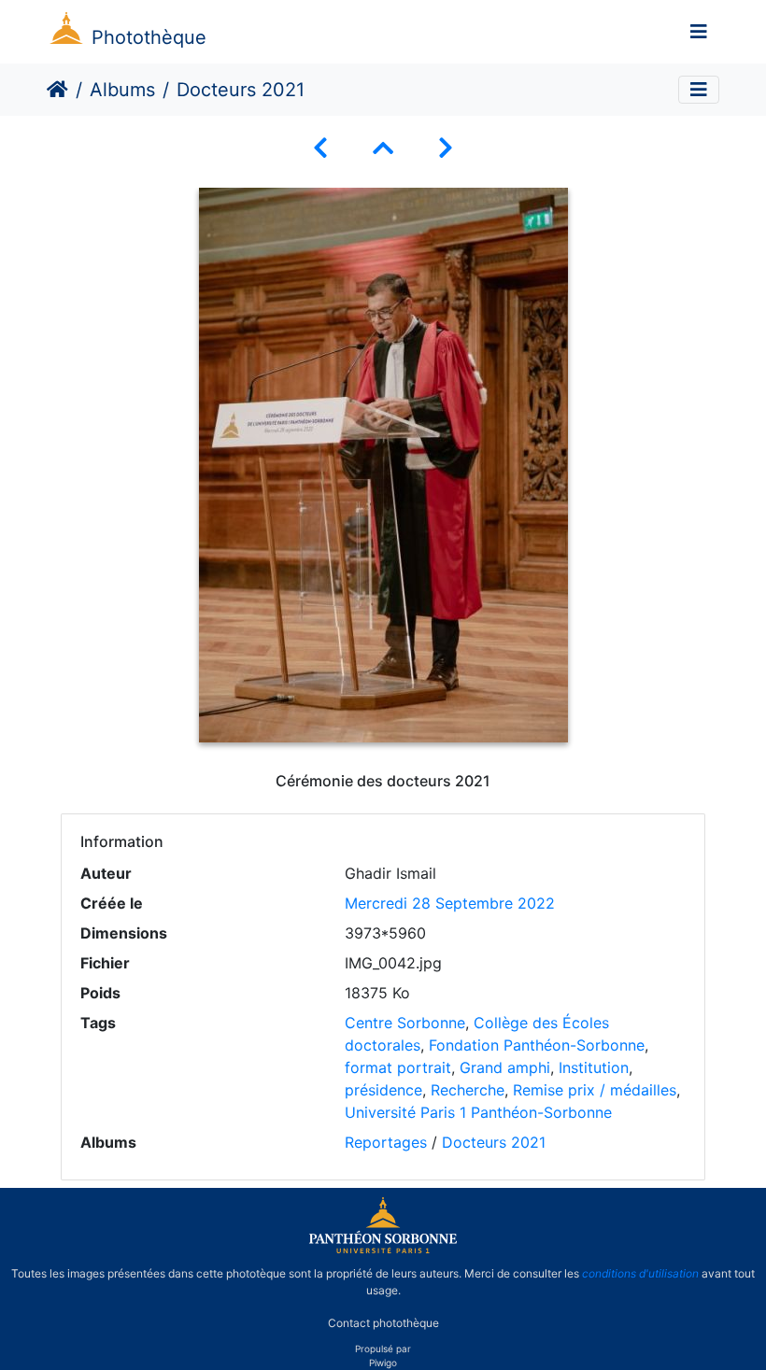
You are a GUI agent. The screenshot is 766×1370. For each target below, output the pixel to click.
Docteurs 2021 (494, 1142)
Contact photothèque (383, 1322)
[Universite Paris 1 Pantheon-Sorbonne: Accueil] (383, 1249)
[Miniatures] (383, 148)
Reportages (386, 1142)
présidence (383, 1089)
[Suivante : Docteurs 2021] (445, 148)
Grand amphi (505, 1067)
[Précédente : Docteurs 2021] (320, 148)
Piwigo (383, 1362)
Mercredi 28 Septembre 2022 (450, 903)
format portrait (398, 1067)
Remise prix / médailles (594, 1089)
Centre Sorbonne (405, 1022)
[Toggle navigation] (698, 32)
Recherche (467, 1089)
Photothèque (149, 37)
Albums (122, 89)
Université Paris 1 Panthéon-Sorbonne (478, 1112)
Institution (594, 1067)
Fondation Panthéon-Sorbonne (537, 1045)
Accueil (57, 90)
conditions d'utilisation (640, 1273)
